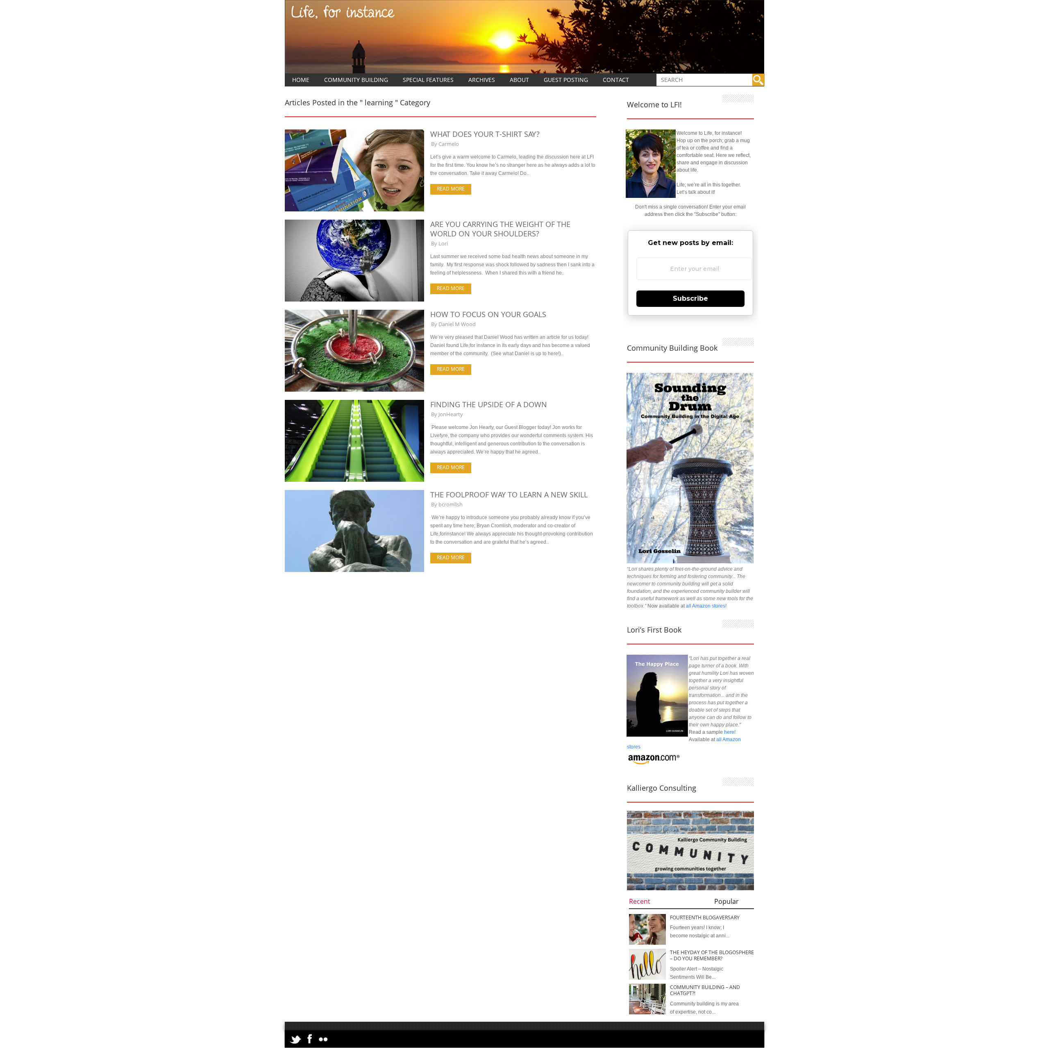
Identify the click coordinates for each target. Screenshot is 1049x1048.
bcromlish (450, 504)
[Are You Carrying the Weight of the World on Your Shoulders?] (354, 299)
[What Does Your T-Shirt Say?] (354, 209)
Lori (443, 243)
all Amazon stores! (706, 605)
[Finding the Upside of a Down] (354, 480)
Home (300, 80)
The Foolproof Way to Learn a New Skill (509, 494)
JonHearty (450, 414)
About (519, 80)
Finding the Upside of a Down (488, 404)
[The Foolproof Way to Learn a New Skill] (354, 570)
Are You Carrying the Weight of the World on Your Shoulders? (500, 228)
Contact (616, 80)
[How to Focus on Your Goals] (354, 390)
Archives (481, 80)
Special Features (428, 80)
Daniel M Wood (457, 324)
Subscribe (690, 298)
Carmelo (448, 143)
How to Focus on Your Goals (488, 314)
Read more (451, 188)
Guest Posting (566, 80)
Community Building (356, 80)
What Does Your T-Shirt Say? (485, 134)
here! (730, 732)
